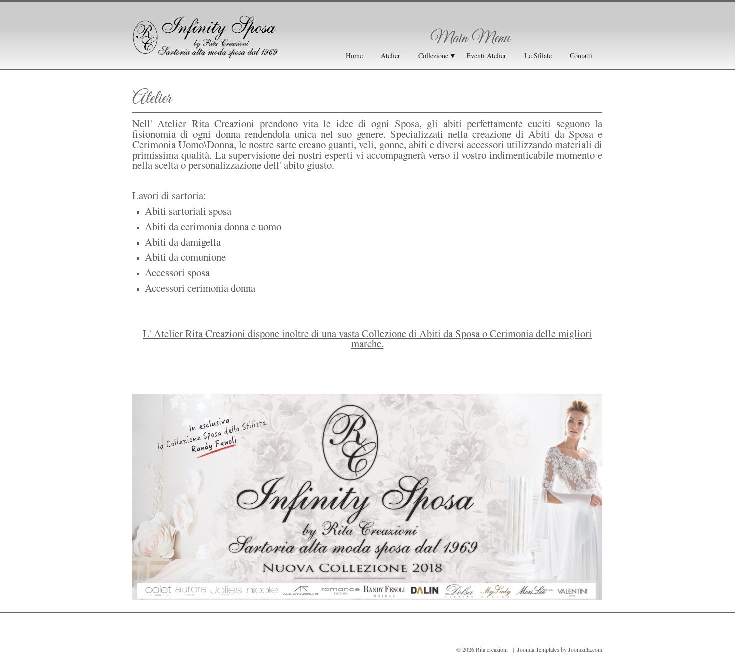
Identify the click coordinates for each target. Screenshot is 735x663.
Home (354, 55)
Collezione (433, 55)
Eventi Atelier (486, 55)
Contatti (581, 55)
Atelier (390, 55)
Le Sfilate (538, 55)
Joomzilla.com (585, 649)
